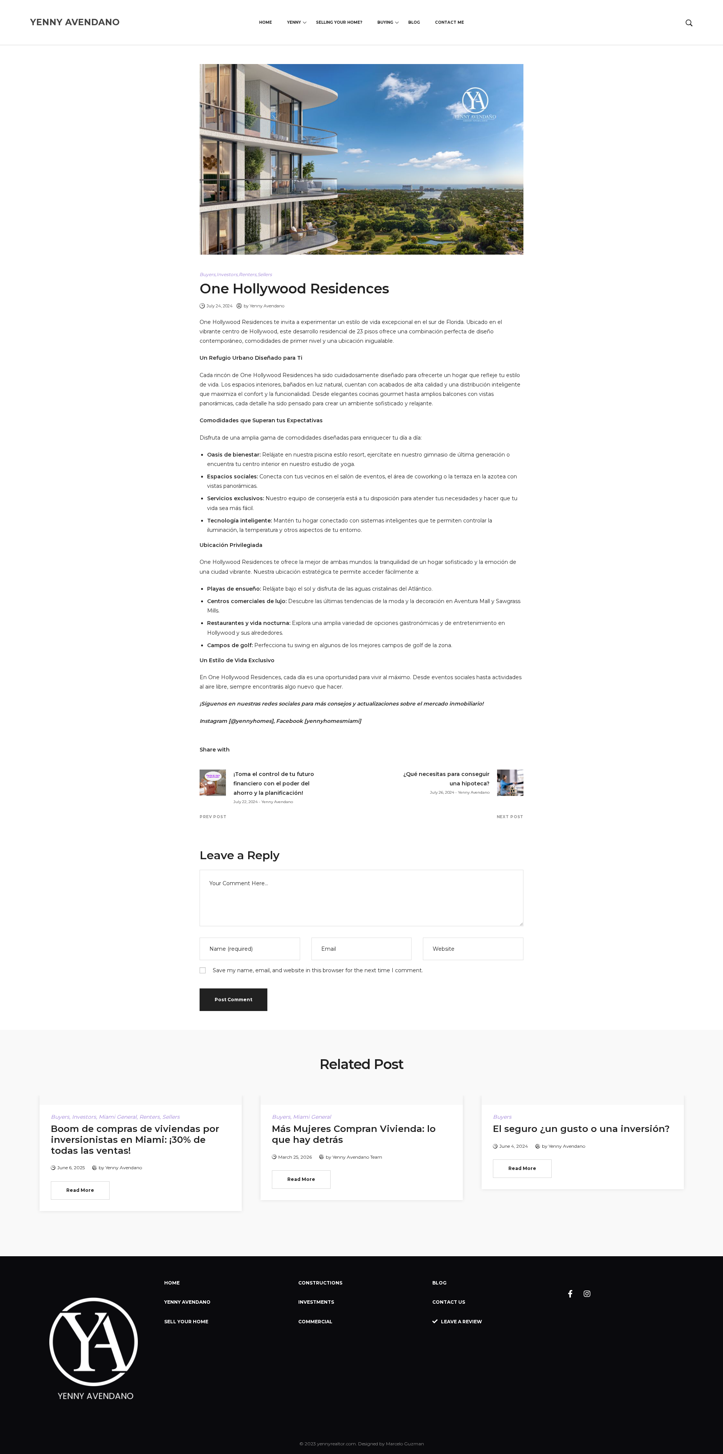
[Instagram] (587, 1294)
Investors (227, 274)
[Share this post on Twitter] (252, 749)
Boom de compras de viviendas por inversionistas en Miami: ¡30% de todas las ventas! (135, 1139)
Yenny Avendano (267, 306)
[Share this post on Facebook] (239, 749)
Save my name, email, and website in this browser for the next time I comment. (318, 970)
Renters (247, 274)
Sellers (265, 274)
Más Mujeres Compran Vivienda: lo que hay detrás (354, 1134)
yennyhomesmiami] (333, 721)
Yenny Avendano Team (357, 1157)
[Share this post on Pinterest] (265, 749)
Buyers (207, 274)
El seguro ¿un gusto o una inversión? (581, 1128)
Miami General (118, 1116)
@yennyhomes (251, 721)
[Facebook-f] (570, 1294)
